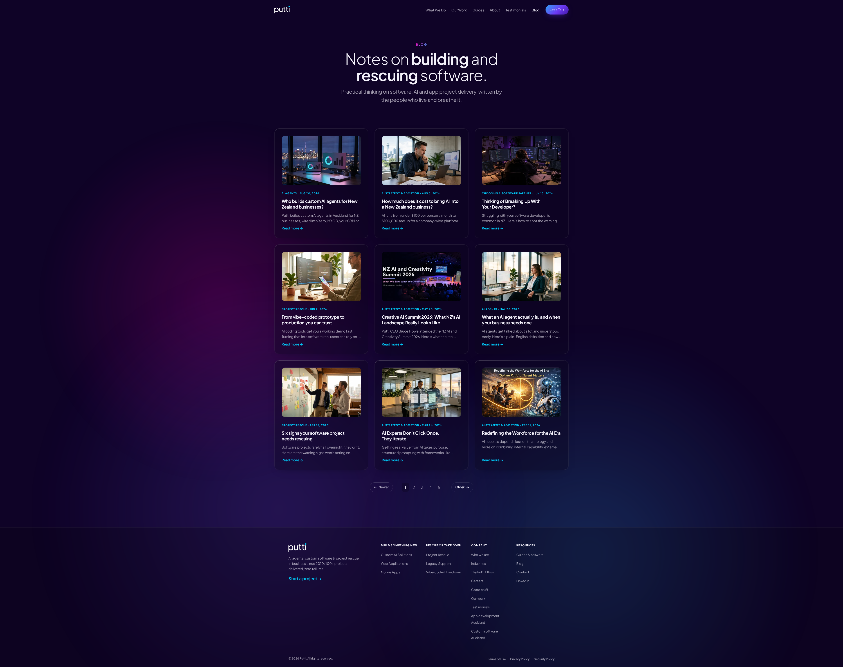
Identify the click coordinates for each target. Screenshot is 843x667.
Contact (522, 572)
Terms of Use (497, 659)
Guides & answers (529, 555)
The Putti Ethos (482, 572)
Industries (478, 563)
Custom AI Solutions (396, 555)
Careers (477, 581)
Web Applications (394, 563)
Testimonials (516, 10)
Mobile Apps (390, 572)
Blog (535, 10)
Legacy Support (438, 563)
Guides (478, 10)
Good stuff (479, 590)
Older (462, 487)
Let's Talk (557, 9)
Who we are (480, 555)
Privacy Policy (520, 659)
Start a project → (305, 578)
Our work (478, 598)
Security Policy (544, 659)
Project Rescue (437, 555)
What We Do (435, 10)
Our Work (459, 10)
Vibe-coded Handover (443, 572)
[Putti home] (282, 9)
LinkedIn (522, 581)
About (495, 10)
